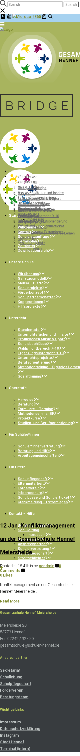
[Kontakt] (3, 16)
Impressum (10, 722)
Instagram (9, 735)
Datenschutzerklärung (20, 728)
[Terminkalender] (9, 16)
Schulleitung (11, 677)
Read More (10, 601)
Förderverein (11, 690)
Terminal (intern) (15, 748)
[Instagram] (44, 16)
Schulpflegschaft (15, 683)
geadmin (46, 565)
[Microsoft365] (26, 16)
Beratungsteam (14, 697)
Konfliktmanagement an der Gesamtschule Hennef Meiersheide (37, 538)
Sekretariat (10, 670)
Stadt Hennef (12, 742)
